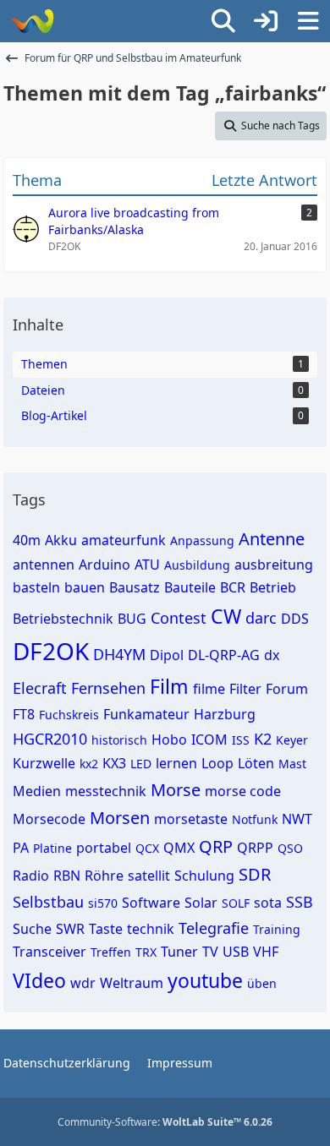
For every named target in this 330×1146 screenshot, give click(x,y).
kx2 (89, 764)
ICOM (209, 739)
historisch (119, 740)
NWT (297, 819)
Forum (287, 688)
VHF (265, 951)
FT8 (24, 714)
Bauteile (190, 587)
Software (151, 902)
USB (236, 951)
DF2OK (51, 651)
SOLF (236, 903)
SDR (255, 874)
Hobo (169, 739)
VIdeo (39, 980)
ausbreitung (273, 564)
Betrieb (273, 587)
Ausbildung (197, 565)
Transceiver (49, 951)
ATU (147, 564)
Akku (61, 540)
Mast (292, 764)
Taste (106, 929)
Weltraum (131, 983)
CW (226, 616)
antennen (43, 564)
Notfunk (255, 819)
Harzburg (225, 714)
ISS (241, 740)
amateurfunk (123, 540)
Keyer (292, 740)
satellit (149, 875)
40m (27, 540)
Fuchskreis (69, 715)
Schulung (204, 875)
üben (262, 983)
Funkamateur (146, 714)
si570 (103, 903)
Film (169, 686)
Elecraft (40, 688)
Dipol (167, 655)
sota (268, 902)
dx (271, 655)
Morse (176, 789)
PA (21, 847)
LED (140, 764)
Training (276, 929)
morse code (243, 791)
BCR (232, 587)
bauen (84, 587)
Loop (217, 763)
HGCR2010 (50, 739)
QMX (179, 847)
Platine (52, 848)
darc (261, 618)
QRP (216, 846)
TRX (146, 952)
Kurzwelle (44, 763)
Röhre (104, 875)
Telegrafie (214, 928)
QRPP (255, 847)
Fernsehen (108, 688)
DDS (295, 618)
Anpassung (202, 540)
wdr (83, 983)
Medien (37, 791)
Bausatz (134, 587)
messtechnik (105, 791)
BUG (132, 618)
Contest (178, 618)
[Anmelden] (266, 21)
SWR (70, 929)
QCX (147, 848)
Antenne (272, 538)
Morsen (120, 817)
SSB (299, 902)
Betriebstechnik (63, 618)
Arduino (104, 564)
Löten (256, 763)
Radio (31, 875)
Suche (32, 929)
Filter (245, 688)
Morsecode (49, 819)
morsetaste (191, 819)
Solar (200, 902)
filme (209, 688)
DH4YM (119, 654)
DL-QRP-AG (224, 655)
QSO (290, 848)
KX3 (114, 763)
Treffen (111, 952)
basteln (36, 587)
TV (210, 951)
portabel (103, 847)
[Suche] (223, 21)
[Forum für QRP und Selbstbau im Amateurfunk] (31, 21)
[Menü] (308, 21)
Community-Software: (165, 1122)
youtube (205, 980)
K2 (263, 739)
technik (150, 929)
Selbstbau (48, 902)
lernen (176, 763)
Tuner (179, 951)
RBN (66, 875)
